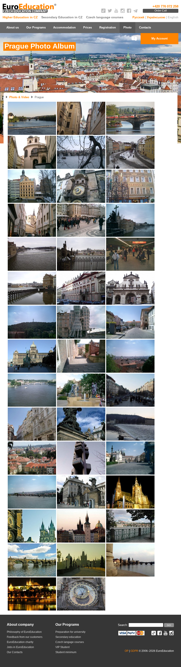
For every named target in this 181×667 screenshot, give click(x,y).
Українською (156, 17)
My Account (159, 38)
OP (126, 650)
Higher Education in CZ (20, 17)
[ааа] (130, 575)
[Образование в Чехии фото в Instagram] (122, 11)
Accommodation (64, 27)
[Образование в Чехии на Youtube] (165, 634)
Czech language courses (104, 17)
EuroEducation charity (20, 642)
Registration (107, 27)
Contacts (145, 27)
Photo (127, 27)
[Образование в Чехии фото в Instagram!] (171, 634)
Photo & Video (19, 97)
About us (12, 27)
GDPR (134, 650)
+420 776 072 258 (165, 6)
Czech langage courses (69, 642)
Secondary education (68, 637)
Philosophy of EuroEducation (24, 631)
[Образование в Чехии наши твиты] (110, 11)
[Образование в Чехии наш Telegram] (135, 11)
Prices (87, 27)
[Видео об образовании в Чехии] (116, 11)
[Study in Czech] (30, 13)
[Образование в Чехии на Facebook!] (159, 634)
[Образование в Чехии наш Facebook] (129, 11)
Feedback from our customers (24, 637)
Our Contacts (15, 652)
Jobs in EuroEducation (20, 647)
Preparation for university (70, 631)
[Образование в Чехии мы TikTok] (103, 11)
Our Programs (36, 27)
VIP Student (62, 647)
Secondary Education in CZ (62, 17)
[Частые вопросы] (135, 38)
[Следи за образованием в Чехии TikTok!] (153, 634)
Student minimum (65, 652)
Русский (138, 17)
